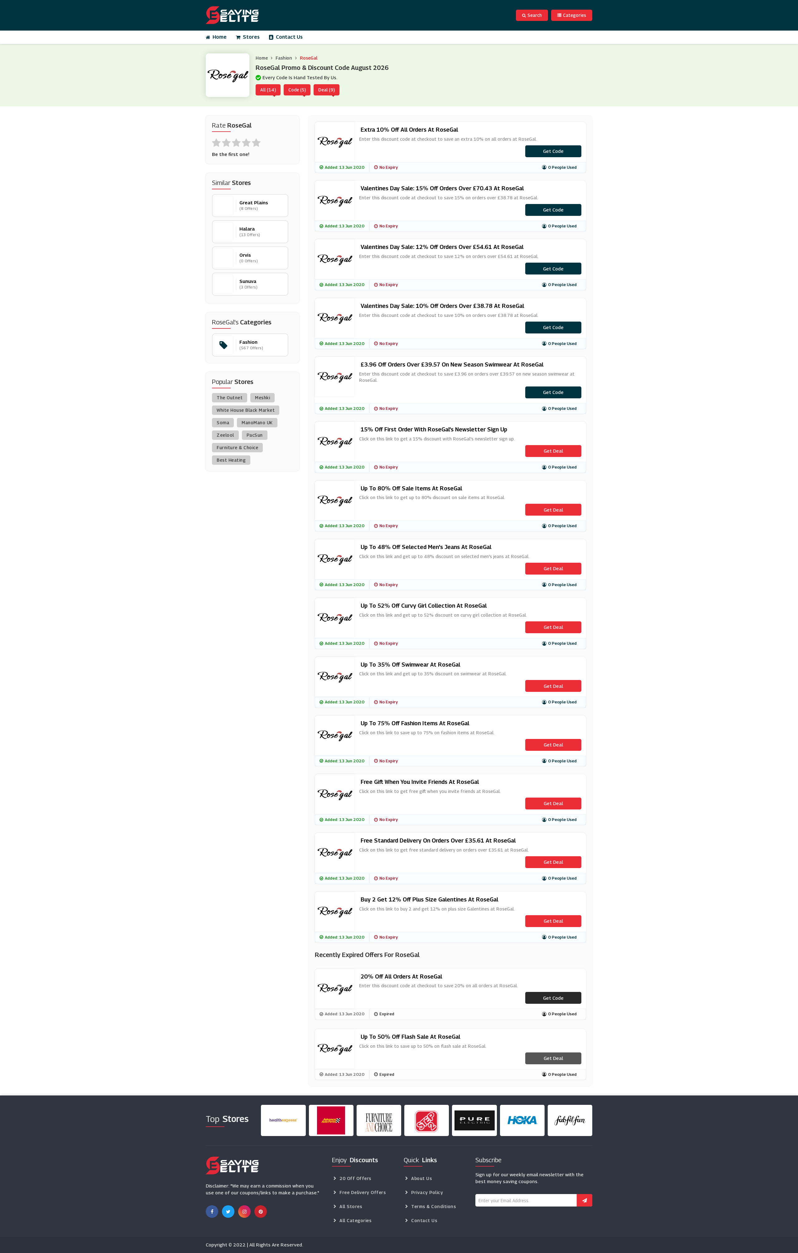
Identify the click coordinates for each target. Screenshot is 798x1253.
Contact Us (289, 37)
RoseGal (308, 58)
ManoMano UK (257, 422)
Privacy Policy (427, 1192)
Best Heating (231, 460)
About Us (421, 1178)
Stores (251, 37)
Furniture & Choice (237, 447)
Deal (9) (326, 89)
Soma (223, 422)
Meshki (262, 397)
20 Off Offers (355, 1178)
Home (220, 37)
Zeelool (225, 435)
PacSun (255, 435)
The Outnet (230, 397)
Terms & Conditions (433, 1206)
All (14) (268, 89)
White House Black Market (246, 410)
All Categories (355, 1220)
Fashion (284, 58)
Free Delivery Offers (362, 1192)
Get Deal (553, 451)
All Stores (350, 1206)
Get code (553, 151)
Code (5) (297, 89)
